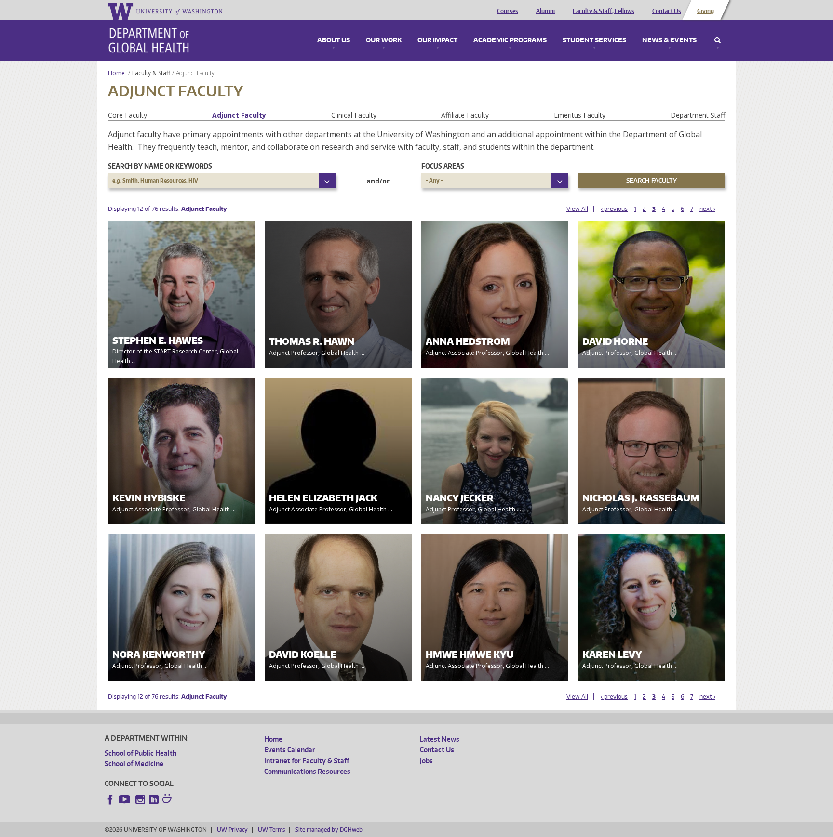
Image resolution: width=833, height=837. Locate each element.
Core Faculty (127, 114)
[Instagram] (140, 799)
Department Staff (698, 114)
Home (116, 73)
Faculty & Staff (151, 73)
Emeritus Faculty (579, 114)
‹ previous (614, 208)
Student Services (594, 40)
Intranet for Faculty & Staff (306, 761)
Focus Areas (442, 166)
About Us (333, 40)
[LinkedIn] (154, 799)
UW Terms (271, 829)
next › (707, 208)
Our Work (384, 40)
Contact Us (666, 11)
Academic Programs (510, 40)
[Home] (148, 40)
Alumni (545, 11)
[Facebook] (110, 799)
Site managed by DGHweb (329, 829)
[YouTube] (125, 799)
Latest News (439, 739)
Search (717, 40)
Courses (507, 11)
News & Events (669, 40)
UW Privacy (232, 829)
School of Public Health (140, 753)
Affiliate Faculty (465, 114)
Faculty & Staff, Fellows (603, 11)
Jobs (426, 761)
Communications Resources (307, 771)
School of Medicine (134, 763)
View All (577, 208)
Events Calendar (289, 749)
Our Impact (437, 40)
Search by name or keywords (160, 166)
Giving (705, 11)
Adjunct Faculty (239, 114)
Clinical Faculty (353, 114)
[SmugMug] (168, 800)
